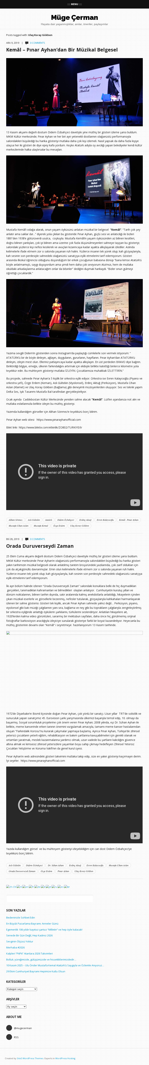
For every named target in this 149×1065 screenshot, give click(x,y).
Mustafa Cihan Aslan (18, 525)
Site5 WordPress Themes (30, 1058)
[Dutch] (19, 886)
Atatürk (48, 519)
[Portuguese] (49, 886)
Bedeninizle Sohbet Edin (20, 917)
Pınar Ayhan (63, 871)
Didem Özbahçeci (65, 519)
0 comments (37, 42)
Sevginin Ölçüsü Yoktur (19, 941)
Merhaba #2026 (15, 947)
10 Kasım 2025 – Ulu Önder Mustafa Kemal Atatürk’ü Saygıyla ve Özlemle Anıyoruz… (55, 965)
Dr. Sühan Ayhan (56, 865)
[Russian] (55, 886)
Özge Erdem (59, 525)
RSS (16, 1037)
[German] (37, 886)
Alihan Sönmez (16, 519)
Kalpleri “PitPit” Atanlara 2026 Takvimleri (29, 953)
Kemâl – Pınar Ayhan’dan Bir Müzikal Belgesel (62, 49)
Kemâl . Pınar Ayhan (128, 519)
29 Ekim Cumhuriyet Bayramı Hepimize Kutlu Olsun (35, 971)
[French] (31, 886)
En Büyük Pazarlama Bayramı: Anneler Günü (32, 923)
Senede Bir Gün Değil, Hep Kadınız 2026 (29, 935)
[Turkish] (67, 886)
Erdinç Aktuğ (85, 519)
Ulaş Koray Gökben (79, 525)
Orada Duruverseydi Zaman (40, 546)
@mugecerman (23, 1028)
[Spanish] (61, 886)
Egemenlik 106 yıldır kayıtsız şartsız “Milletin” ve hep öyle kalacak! (44, 929)
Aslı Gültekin (34, 519)
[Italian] (43, 886)
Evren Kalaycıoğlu (105, 519)
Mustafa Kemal (41, 525)
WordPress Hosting (65, 1058)
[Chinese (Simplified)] (11, 886)
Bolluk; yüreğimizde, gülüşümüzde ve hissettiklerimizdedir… (41, 959)
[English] (25, 886)
